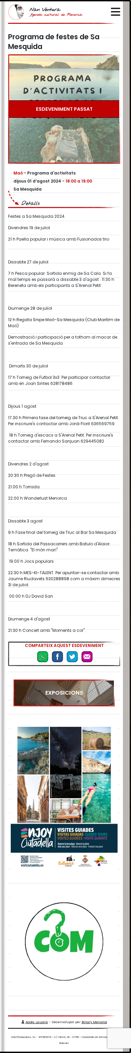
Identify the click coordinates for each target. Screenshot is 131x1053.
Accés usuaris (37, 1022)
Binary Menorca (94, 1022)
